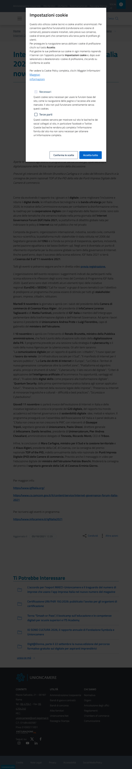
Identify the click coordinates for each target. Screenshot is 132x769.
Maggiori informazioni (37, 76)
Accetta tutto (90, 155)
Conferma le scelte (63, 155)
